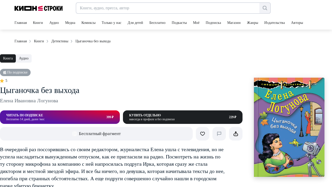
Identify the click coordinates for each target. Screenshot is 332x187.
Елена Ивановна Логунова (29, 100)
